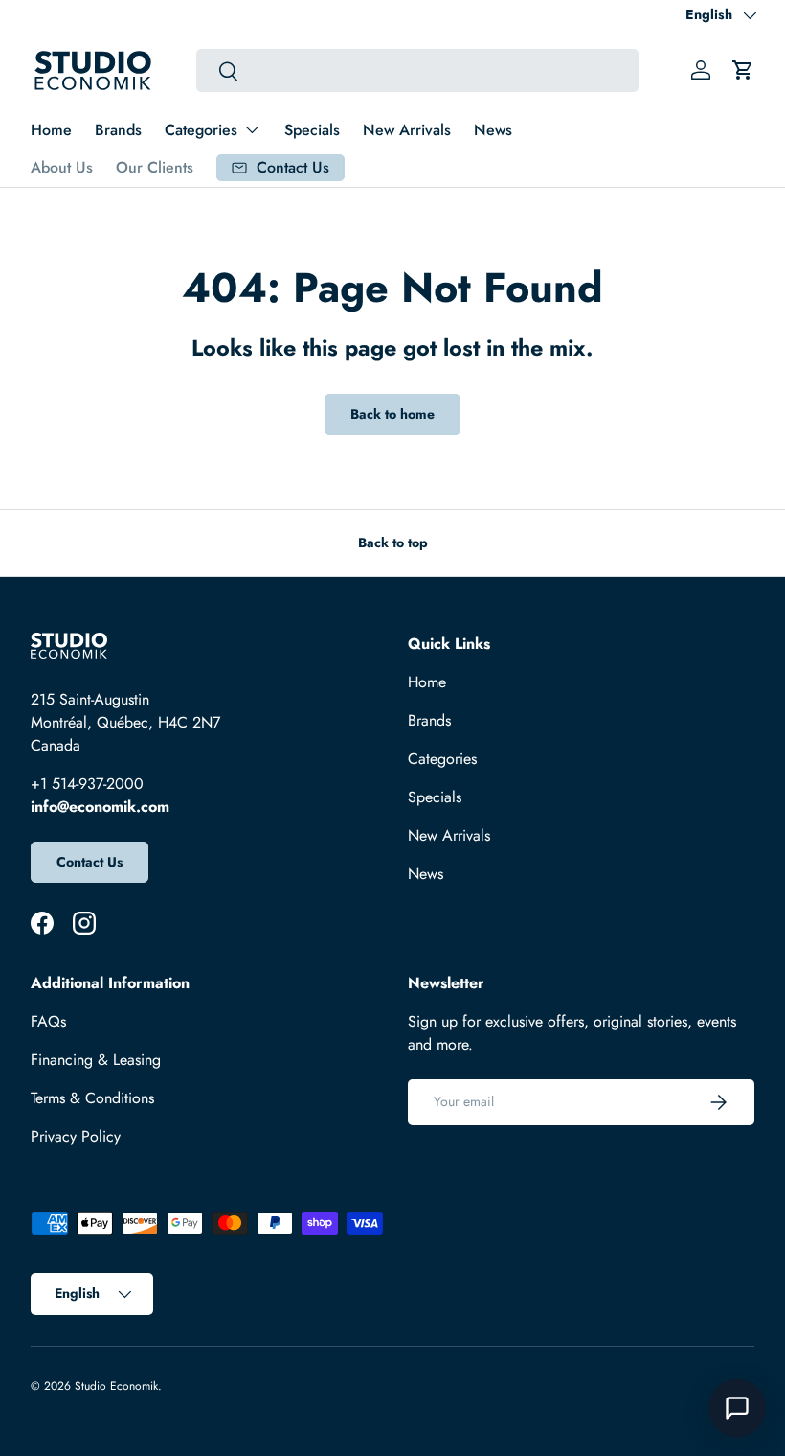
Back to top (393, 542)
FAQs (48, 1021)
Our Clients (154, 167)
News (493, 130)
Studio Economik (116, 1386)
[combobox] (417, 70)
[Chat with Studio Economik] (737, 1408)
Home (51, 130)
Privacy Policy (76, 1136)
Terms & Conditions (92, 1098)
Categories (442, 759)
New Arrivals (407, 130)
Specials (312, 130)
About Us (62, 167)
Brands (118, 130)
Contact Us (89, 861)
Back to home (392, 414)
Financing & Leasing (96, 1060)
